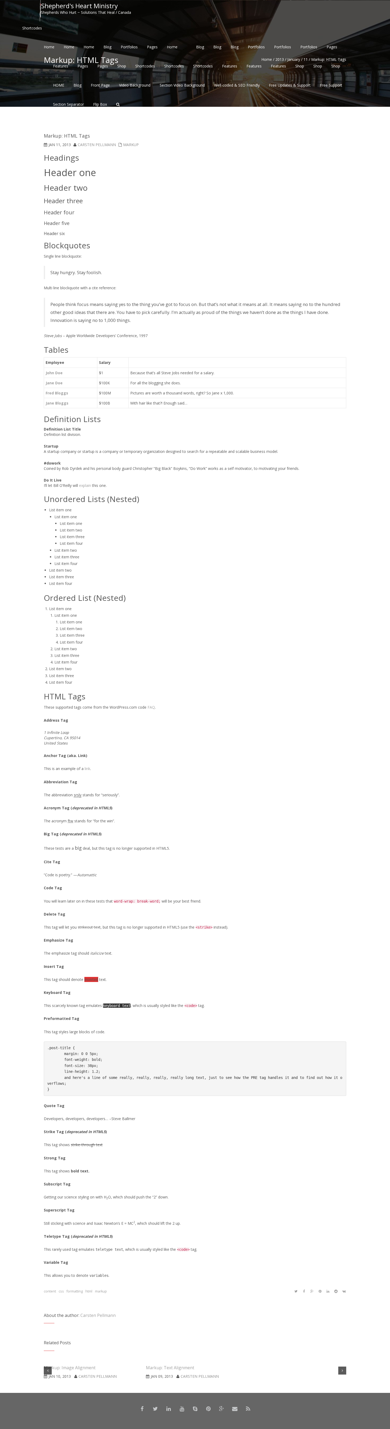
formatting (75, 1291)
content (50, 1291)
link (87, 768)
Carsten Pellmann (97, 144)
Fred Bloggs (57, 392)
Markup (131, 144)
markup (101, 1291)
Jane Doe (54, 382)
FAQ (151, 707)
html (88, 1291)
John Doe (54, 372)
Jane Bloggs (57, 403)
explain (85, 485)
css (61, 1291)
